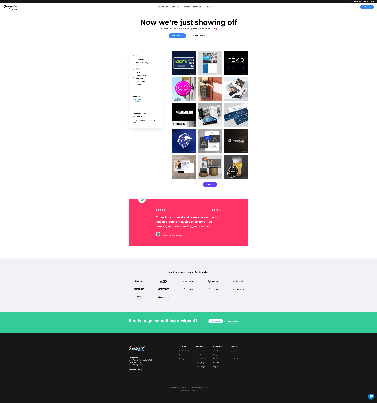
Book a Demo (233, 321)
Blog (215, 355)
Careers (216, 359)
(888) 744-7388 (134, 369)
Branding (199, 351)
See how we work (198, 36)
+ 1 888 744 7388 (356, 1)
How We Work (163, 7)
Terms (194, 390)
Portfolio (197, 7)
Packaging (200, 363)
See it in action (177, 36)
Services (175, 7)
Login (372, 1)
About (215, 351)
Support (365, 1)
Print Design (200, 367)
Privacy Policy (185, 390)
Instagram (234, 355)
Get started (216, 321)
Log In (215, 367)
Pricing (187, 7)
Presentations (201, 359)
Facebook (234, 359)
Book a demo (367, 7)
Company (207, 7)
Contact (216, 363)
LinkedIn (234, 351)
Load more (210, 184)
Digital (198, 355)
